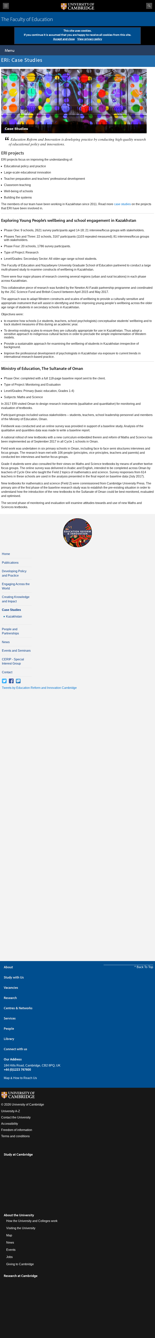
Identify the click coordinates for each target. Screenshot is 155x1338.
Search (149, 6)
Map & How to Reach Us (20, 1078)
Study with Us (14, 977)
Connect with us (15, 1049)
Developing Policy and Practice (14, 573)
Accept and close (64, 39)
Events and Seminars (16, 650)
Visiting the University (20, 1228)
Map (9, 1235)
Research (10, 998)
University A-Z (10, 1111)
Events (11, 1249)
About (8, 967)
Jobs (9, 1257)
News (6, 642)
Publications (10, 562)
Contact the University (16, 1117)
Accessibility (9, 1123)
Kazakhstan (14, 616)
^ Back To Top (143, 967)
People (9, 1028)
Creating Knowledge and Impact (15, 599)
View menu (6, 6)
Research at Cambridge (20, 1276)
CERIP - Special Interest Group (13, 661)
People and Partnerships (10, 631)
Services (10, 1018)
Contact (7, 672)
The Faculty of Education (27, 19)
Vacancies (11, 987)
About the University (19, 1215)
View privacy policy (89, 39)
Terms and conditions (15, 1136)
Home (6, 554)
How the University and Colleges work (31, 1221)
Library (9, 1039)
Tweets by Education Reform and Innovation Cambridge (39, 687)
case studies (122, 204)
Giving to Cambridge (20, 1264)
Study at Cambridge (18, 1154)
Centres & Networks (18, 1008)
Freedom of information (16, 1130)
